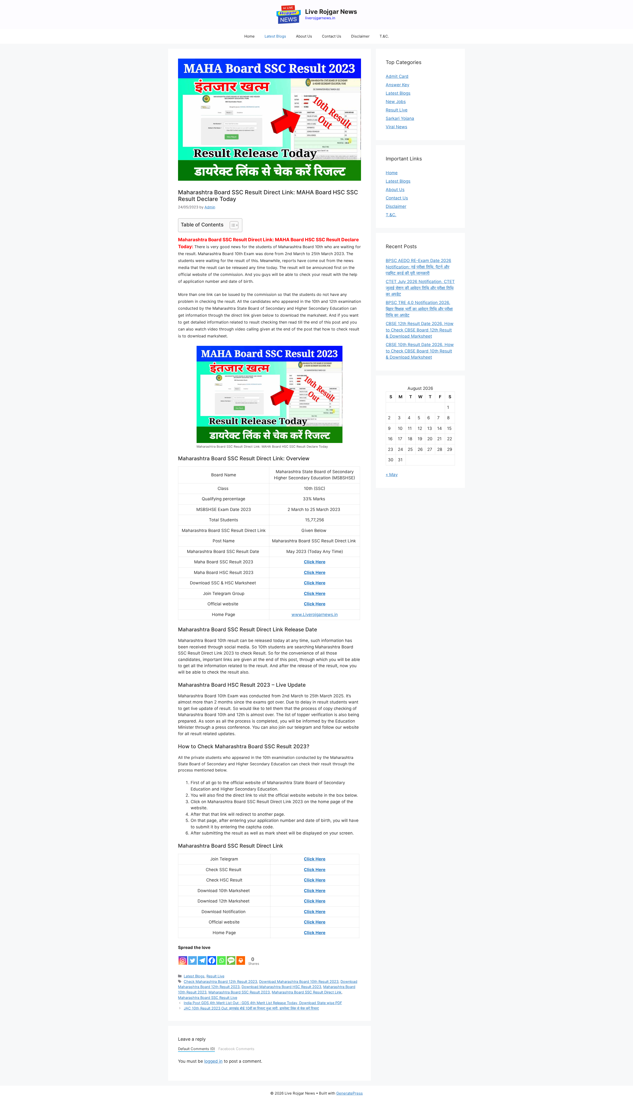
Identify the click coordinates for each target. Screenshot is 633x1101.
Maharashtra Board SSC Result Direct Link (306, 992)
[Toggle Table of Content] (231, 225)
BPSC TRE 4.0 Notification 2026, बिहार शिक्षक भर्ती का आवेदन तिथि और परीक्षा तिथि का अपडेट (419, 309)
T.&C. (384, 36)
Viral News (396, 126)
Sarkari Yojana (400, 118)
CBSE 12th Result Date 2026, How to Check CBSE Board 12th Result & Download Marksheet (419, 330)
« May (392, 474)
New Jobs (396, 101)
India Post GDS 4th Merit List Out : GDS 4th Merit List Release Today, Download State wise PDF (263, 1003)
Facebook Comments (236, 1049)
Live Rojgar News (331, 11)
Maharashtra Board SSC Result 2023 (239, 992)
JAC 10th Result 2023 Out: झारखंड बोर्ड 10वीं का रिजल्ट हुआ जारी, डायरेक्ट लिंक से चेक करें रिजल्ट (251, 1008)
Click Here (314, 561)
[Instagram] (183, 958)
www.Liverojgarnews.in (315, 614)
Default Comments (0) (196, 1049)
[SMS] (231, 958)
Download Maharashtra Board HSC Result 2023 (281, 987)
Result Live (215, 976)
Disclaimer (360, 36)
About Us (304, 36)
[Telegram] (202, 958)
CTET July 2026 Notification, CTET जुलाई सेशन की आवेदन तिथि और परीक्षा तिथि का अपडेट (420, 288)
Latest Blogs (275, 36)
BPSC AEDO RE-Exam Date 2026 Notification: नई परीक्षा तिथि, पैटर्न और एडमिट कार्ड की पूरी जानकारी (418, 267)
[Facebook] (211, 958)
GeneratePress (349, 1093)
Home (249, 36)
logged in (213, 1061)
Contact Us (331, 36)
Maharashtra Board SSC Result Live (207, 997)
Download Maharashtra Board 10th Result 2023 (299, 981)
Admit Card (397, 76)
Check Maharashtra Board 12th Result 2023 (220, 981)
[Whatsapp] (221, 958)
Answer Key (397, 84)
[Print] (240, 958)
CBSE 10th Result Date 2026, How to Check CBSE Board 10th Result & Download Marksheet (420, 351)
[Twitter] (192, 958)
